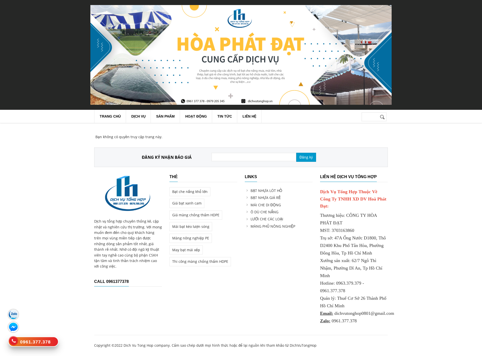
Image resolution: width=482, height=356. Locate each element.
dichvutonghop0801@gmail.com (364, 313)
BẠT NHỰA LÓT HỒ (266, 190)
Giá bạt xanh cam (187, 203)
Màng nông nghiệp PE (190, 238)
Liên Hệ (249, 116)
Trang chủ (110, 116)
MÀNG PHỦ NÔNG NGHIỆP (273, 226)
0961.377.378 (344, 320)
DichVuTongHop (303, 345)
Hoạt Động (196, 116)
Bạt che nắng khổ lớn (190, 191)
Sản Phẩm (165, 116)
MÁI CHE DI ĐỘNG (266, 204)
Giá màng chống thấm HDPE (195, 215)
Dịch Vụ (138, 116)
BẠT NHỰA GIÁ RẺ (266, 197)
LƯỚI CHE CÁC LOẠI (267, 219)
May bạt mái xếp (186, 249)
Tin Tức (224, 116)
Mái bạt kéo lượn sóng (190, 226)
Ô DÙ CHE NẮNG (264, 212)
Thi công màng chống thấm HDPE (200, 261)
